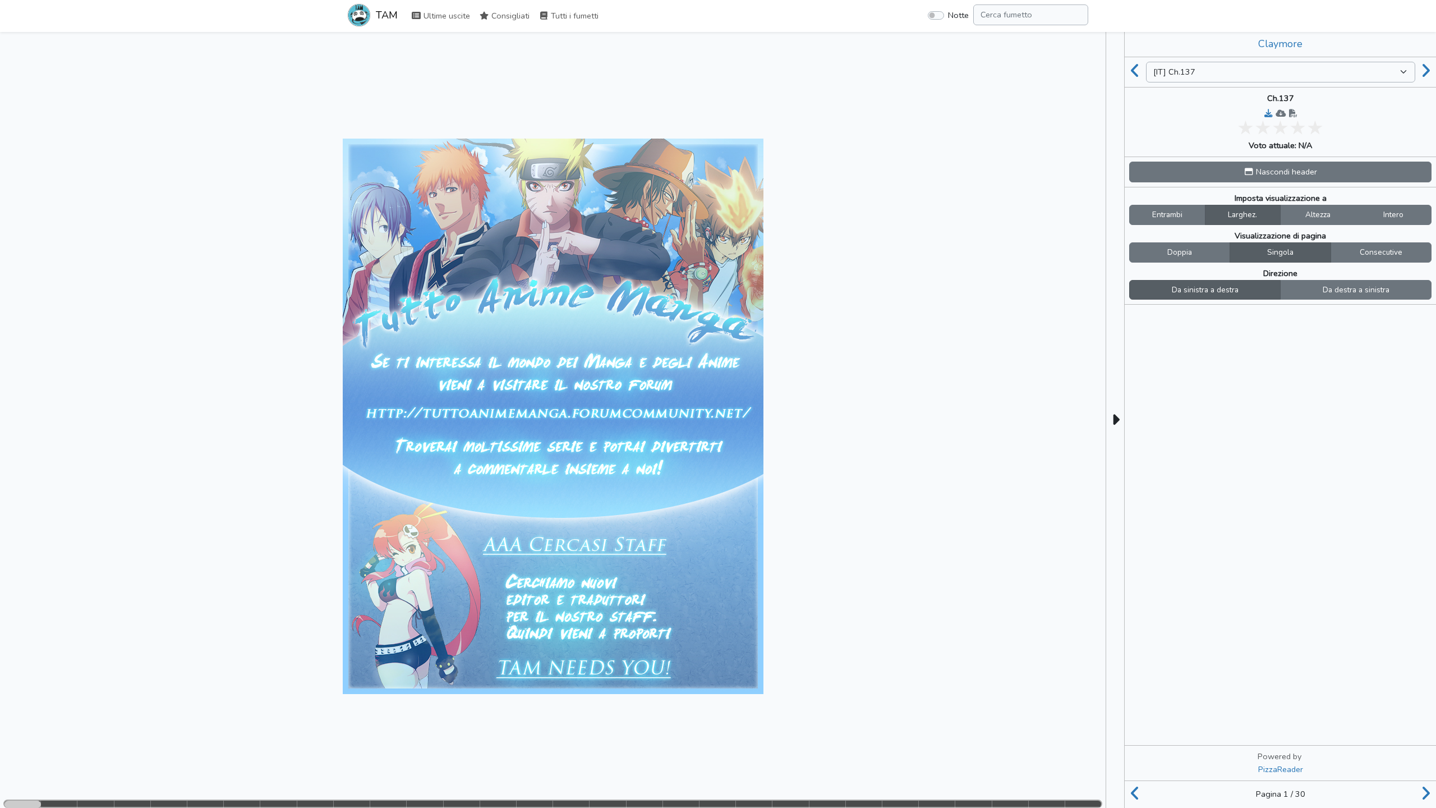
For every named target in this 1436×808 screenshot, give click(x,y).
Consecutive (1381, 252)
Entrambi (1167, 214)
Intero (1393, 214)
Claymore (1280, 43)
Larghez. (1242, 214)
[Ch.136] (1135, 71)
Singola (1280, 252)
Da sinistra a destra (1205, 289)
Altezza (1318, 214)
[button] (1280, 172)
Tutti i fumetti (574, 15)
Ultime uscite (445, 15)
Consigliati (509, 15)
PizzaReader (1280, 769)
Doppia (1179, 252)
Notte (958, 15)
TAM (385, 15)
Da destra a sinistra (1356, 289)
